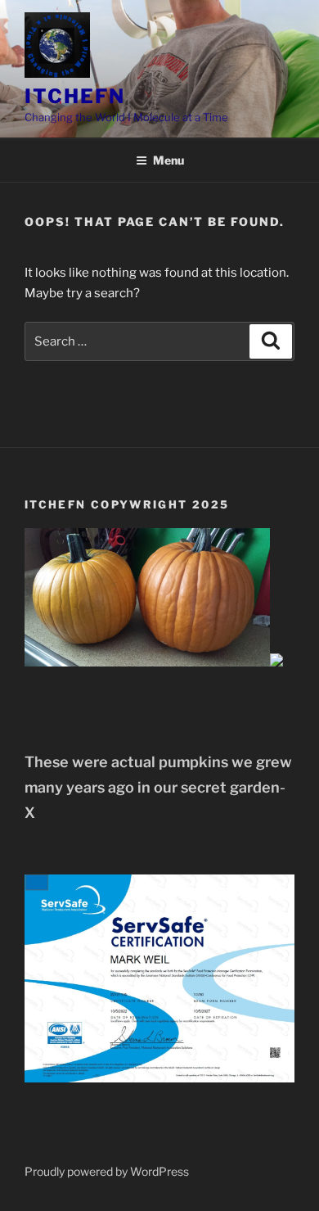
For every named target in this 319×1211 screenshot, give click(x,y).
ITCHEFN (74, 96)
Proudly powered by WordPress (107, 1171)
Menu (168, 160)
